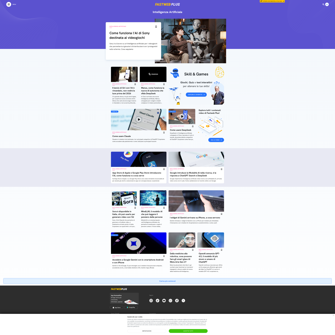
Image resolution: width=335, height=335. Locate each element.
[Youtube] (164, 300)
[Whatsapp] (170, 300)
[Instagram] (151, 300)
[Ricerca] (323, 4)
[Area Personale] (327, 4)
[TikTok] (157, 300)
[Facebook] (177, 300)
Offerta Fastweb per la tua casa (272, 1)
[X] (183, 300)
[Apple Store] (116, 307)
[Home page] (167, 4)
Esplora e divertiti (195, 94)
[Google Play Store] (131, 307)
